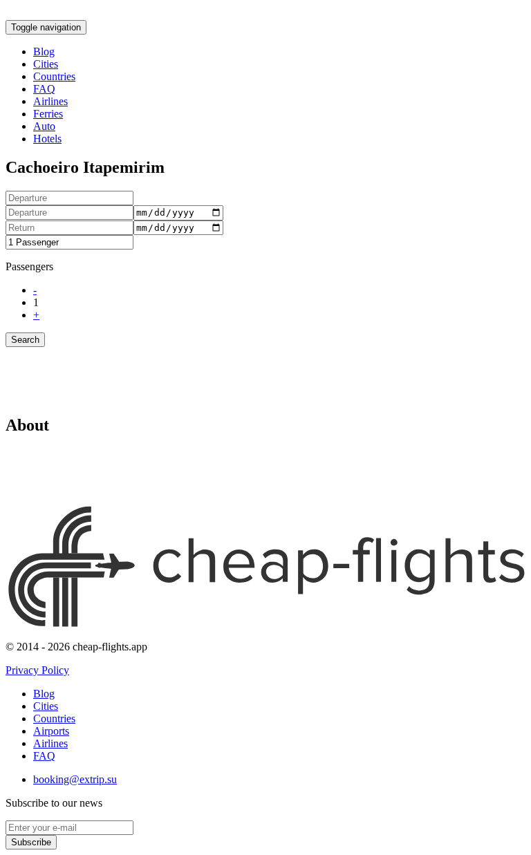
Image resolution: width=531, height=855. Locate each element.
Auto (44, 126)
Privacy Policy (37, 670)
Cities (45, 64)
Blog (44, 51)
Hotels (47, 138)
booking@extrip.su (75, 779)
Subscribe (31, 842)
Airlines (50, 101)
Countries (54, 76)
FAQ (44, 89)
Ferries (48, 114)
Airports (51, 731)
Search (25, 340)
